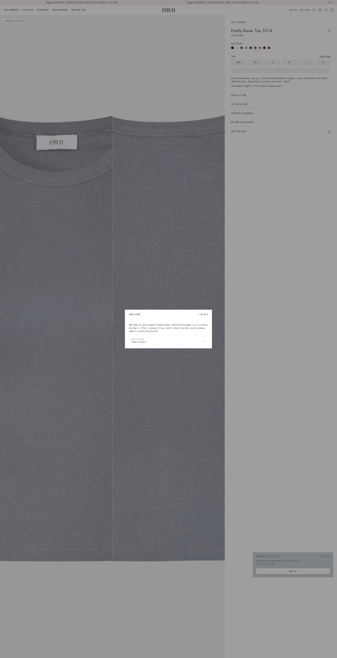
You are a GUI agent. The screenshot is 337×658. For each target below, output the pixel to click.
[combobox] (168, 341)
